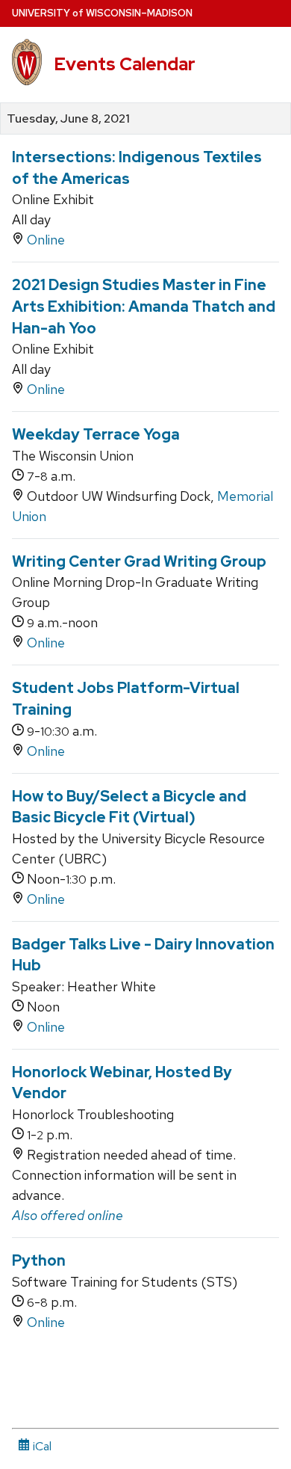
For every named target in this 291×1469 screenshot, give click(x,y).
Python (39, 1260)
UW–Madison (102, 13)
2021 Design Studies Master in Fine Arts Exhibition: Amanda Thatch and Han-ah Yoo (143, 306)
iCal (40, 1446)
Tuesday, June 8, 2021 (68, 119)
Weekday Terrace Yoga (96, 434)
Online (46, 239)
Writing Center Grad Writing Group (139, 561)
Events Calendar (124, 64)
